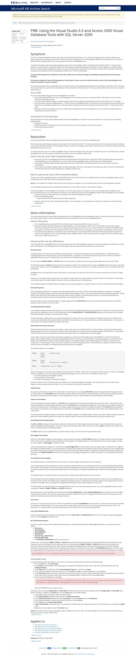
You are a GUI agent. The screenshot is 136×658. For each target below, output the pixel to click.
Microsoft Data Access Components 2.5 (47, 627)
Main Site (34, 2)
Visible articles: (72, 648)
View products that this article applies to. (43, 41)
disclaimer (49, 17)
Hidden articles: (57, 648)
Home (15, 23)
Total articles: (43, 648)
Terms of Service (80, 654)
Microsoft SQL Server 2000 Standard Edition (48, 629)
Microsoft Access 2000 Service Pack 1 (46, 625)
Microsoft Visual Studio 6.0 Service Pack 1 (47, 632)
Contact (67, 2)
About (58, 2)
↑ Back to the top (36, 47)
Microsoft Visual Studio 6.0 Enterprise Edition (48, 630)
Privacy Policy (90, 654)
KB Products (46, 2)
